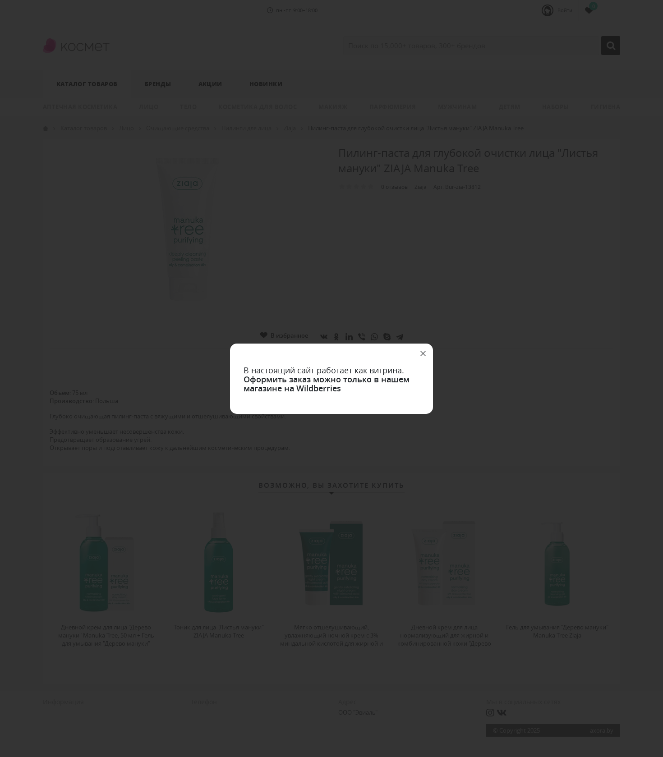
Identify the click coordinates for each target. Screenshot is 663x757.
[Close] (423, 353)
